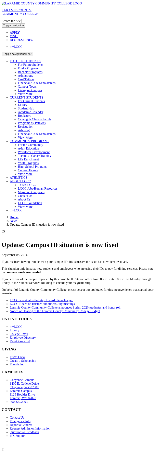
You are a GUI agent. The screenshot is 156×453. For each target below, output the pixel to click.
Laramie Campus (23, 394)
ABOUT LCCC (20, 181)
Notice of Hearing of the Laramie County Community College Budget (55, 311)
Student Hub (26, 108)
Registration (25, 126)
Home (14, 217)
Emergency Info (20, 421)
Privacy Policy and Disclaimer (40, 442)
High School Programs (32, 166)
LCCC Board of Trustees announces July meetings (42, 304)
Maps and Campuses (31, 192)
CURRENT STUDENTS (26, 97)
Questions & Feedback (24, 432)
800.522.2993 (19, 401)
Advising (24, 130)
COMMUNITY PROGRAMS (29, 141)
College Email (19, 334)
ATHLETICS (18, 177)
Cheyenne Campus (24, 383)
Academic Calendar (30, 112)
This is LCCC (27, 185)
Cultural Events (28, 170)
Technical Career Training (34, 155)
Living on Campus (30, 90)
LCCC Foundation (30, 203)
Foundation (17, 364)
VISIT (14, 36)
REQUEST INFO (21, 39)
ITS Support (18, 435)
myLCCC (16, 46)
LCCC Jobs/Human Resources (37, 188)
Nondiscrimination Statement (80, 442)
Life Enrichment (28, 159)
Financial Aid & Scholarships (36, 83)
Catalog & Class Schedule (34, 119)
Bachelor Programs (30, 72)
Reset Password (20, 341)
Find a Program (28, 68)
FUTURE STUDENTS (25, 61)
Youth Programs (28, 163)
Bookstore (24, 115)
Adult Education (28, 148)
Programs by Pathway (32, 123)
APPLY (15, 32)
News (14, 221)
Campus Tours (27, 86)
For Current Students (31, 101)
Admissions (25, 75)
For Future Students (30, 64)
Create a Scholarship (23, 360)
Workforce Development (34, 152)
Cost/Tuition (26, 79)
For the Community (30, 144)
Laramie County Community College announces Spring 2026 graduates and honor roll (65, 307)
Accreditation (10, 442)
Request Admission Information (30, 428)
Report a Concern (21, 424)
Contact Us (25, 195)
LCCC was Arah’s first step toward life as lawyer (41, 300)
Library (22, 104)
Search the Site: (12, 21)
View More (25, 93)
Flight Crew (17, 357)
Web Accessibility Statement (120, 442)
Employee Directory (23, 337)
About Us (24, 199)
